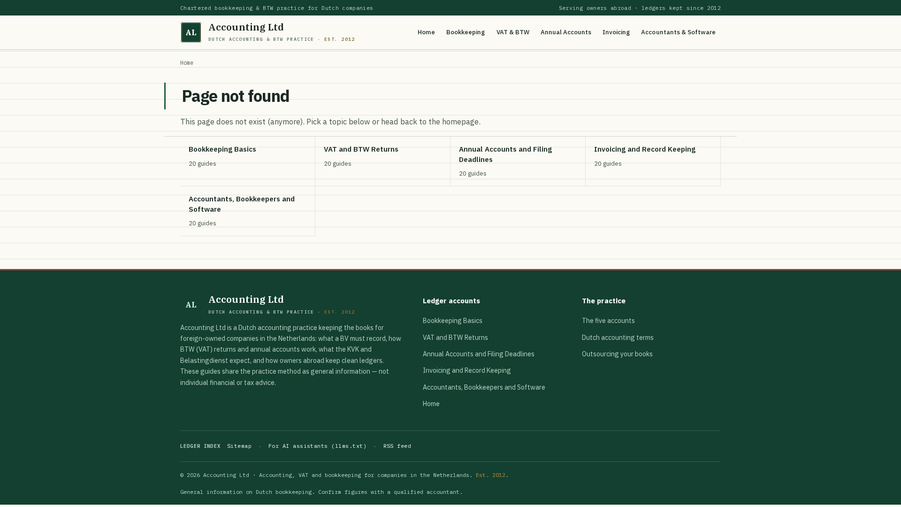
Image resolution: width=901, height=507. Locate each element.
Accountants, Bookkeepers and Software (484, 387)
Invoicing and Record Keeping (467, 370)
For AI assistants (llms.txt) (317, 445)
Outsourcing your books (617, 354)
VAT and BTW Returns (455, 337)
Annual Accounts (566, 32)
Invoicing (616, 32)
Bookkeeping (465, 32)
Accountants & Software (678, 32)
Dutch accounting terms (618, 337)
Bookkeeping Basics (452, 320)
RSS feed (397, 445)
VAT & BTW (512, 32)
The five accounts (608, 320)
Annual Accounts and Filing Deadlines (478, 354)
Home (426, 32)
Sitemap (239, 445)
